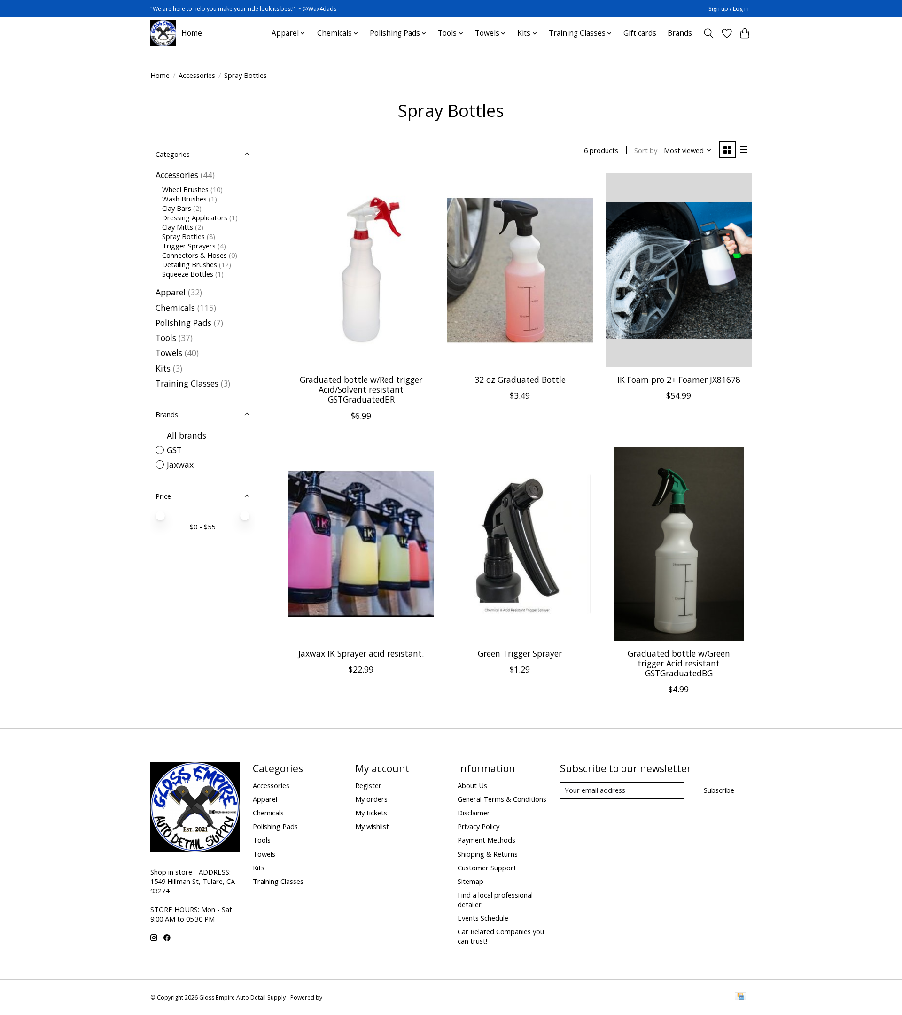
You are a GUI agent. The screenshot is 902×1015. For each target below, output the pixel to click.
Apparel (171, 292)
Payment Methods (486, 840)
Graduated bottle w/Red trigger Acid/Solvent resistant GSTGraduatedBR (361, 389)
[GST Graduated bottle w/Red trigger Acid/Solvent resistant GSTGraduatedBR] (361, 270)
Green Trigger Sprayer (520, 653)
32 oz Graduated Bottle (520, 379)
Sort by (645, 150)
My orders (371, 799)
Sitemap (470, 881)
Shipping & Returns (488, 854)
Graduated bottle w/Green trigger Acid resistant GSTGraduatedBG (679, 663)
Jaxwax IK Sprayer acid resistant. (361, 653)
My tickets (371, 812)
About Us (472, 785)
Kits (163, 368)
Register (368, 785)
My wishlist (372, 826)
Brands (680, 33)
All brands (186, 435)
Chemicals (175, 307)
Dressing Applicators (194, 217)
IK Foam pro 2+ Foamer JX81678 (678, 379)
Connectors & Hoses (194, 255)
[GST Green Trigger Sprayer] (519, 544)
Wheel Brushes (185, 189)
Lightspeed (338, 997)
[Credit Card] (740, 997)
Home (191, 33)
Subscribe (719, 790)
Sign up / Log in (728, 9)
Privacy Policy (478, 826)
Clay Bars (176, 208)
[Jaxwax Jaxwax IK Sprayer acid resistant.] (361, 544)
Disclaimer (474, 812)
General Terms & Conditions (502, 799)
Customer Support (487, 867)
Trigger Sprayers (189, 245)
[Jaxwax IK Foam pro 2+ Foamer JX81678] (678, 270)
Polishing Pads (183, 322)
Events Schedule (483, 917)
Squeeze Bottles (187, 274)
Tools (166, 337)
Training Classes (187, 383)
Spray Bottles (183, 236)
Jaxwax (180, 464)
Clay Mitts (177, 227)
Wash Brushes (184, 198)
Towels (169, 352)
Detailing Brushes (189, 264)
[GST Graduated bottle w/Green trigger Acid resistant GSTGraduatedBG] (678, 544)
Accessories (197, 75)
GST (174, 450)
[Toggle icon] (708, 33)
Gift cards (639, 33)
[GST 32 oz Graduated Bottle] (519, 270)
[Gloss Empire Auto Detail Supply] (163, 33)
